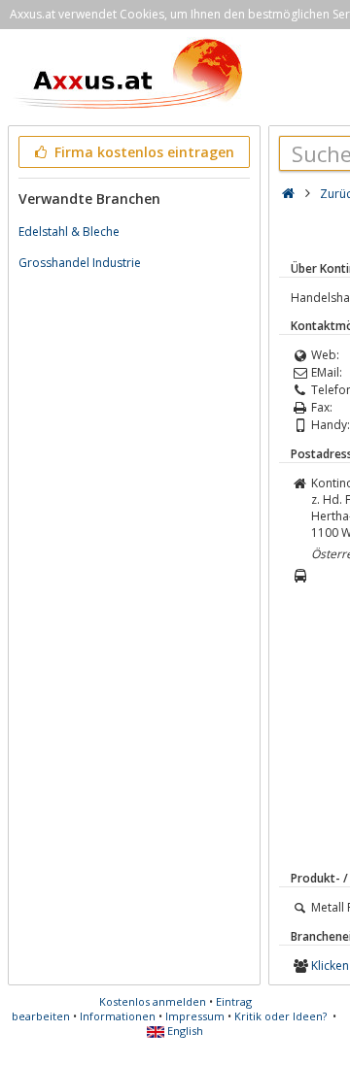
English (183, 1030)
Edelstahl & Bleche (69, 231)
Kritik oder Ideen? (280, 1016)
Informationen (118, 1016)
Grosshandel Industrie (79, 262)
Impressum (195, 1016)
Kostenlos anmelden (152, 1001)
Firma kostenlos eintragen (142, 152)
